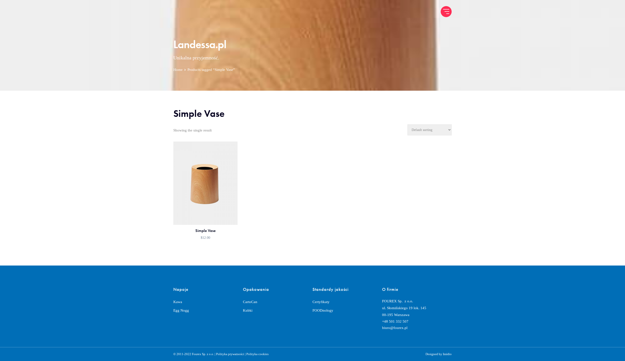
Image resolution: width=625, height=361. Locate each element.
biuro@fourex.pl (394, 328)
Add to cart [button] (205, 216)
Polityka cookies (257, 354)
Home (178, 70)
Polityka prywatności (230, 354)
